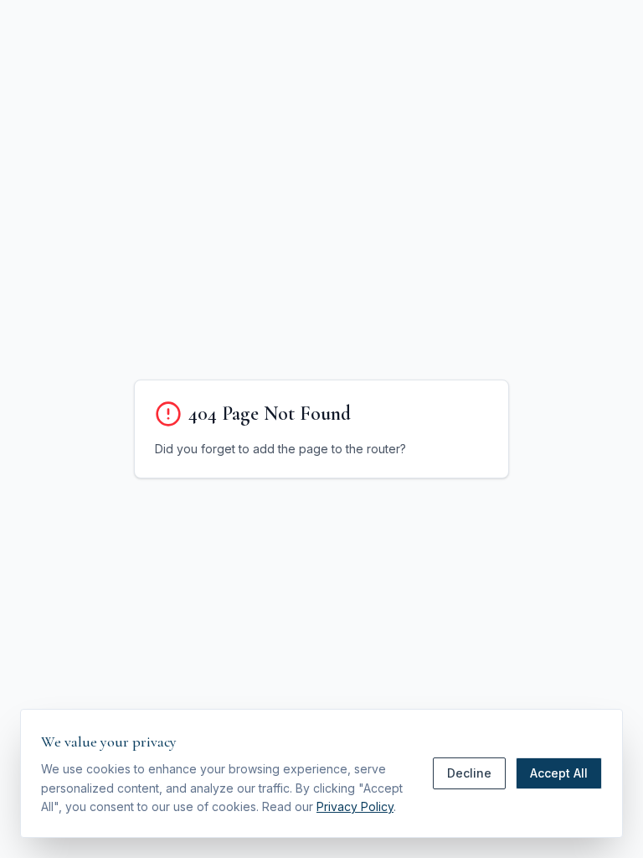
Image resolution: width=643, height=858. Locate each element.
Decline (469, 773)
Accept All (559, 773)
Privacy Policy (355, 806)
